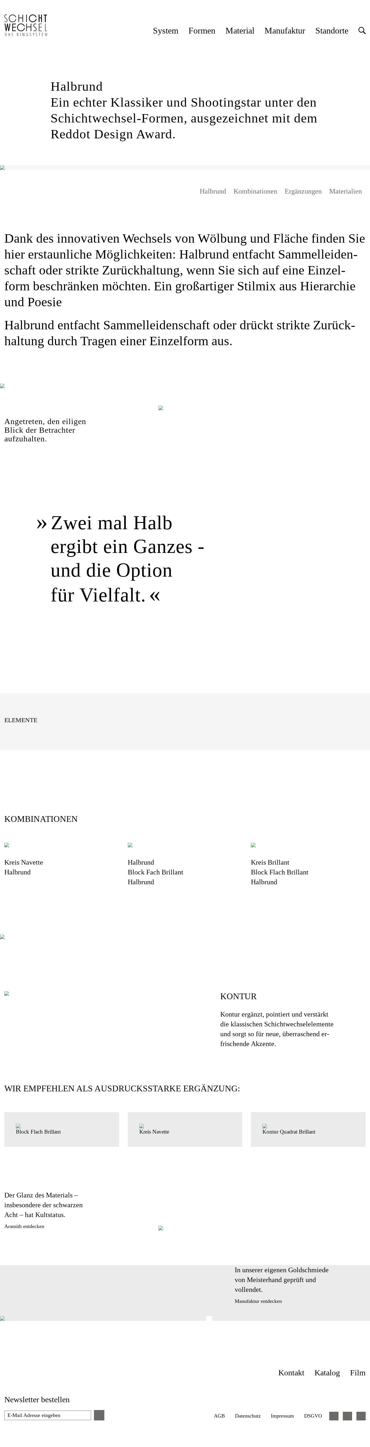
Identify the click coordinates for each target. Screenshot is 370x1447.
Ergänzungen (303, 191)
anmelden (99, 1415)
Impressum (282, 1416)
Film (358, 1372)
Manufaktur (284, 30)
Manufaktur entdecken (258, 1301)
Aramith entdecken (24, 1226)
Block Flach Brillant (279, 872)
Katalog (327, 1372)
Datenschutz (248, 1416)
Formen (201, 30)
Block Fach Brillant (155, 872)
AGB (219, 1416)
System (165, 30)
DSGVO (313, 1416)
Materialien (345, 191)
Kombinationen (255, 191)
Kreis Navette (24, 862)
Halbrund (213, 191)
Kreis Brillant (270, 862)
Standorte (331, 30)
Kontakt (291, 1372)
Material (239, 30)
